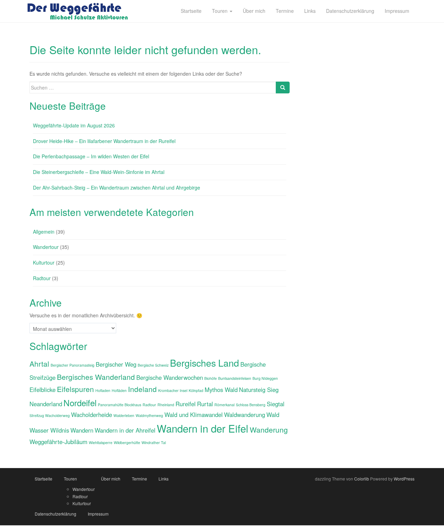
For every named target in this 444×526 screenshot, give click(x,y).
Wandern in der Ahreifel (125, 430)
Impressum (98, 514)
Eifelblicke (42, 389)
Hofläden (119, 390)
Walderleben (123, 415)
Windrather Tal (154, 442)
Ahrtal (39, 363)
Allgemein (43, 231)
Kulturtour (43, 262)
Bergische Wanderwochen (169, 377)
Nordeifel (79, 402)
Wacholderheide (91, 414)
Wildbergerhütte (127, 442)
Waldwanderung (244, 414)
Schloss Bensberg (250, 404)
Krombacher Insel (172, 390)
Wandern (81, 430)
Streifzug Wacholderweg (49, 415)
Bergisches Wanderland (96, 376)
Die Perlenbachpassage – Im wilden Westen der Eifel (91, 156)
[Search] (283, 87)
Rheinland (165, 404)
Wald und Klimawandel (193, 414)
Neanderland (45, 404)
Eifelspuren (75, 389)
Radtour (42, 278)
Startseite (43, 479)
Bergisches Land (204, 362)
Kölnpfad (196, 390)
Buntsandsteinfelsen (234, 378)
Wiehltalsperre (100, 442)
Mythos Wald (221, 389)
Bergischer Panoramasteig (72, 365)
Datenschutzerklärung (55, 514)
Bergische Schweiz (153, 365)
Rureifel (186, 404)
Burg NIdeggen (265, 378)
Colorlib (361, 479)
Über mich (110, 479)
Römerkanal (224, 404)
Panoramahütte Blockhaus (119, 404)
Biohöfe (210, 378)
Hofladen (102, 390)
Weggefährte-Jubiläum (58, 441)
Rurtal (205, 404)
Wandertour (46, 246)
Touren (70, 479)
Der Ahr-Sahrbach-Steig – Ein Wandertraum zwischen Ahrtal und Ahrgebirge (116, 187)
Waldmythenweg (149, 415)
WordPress (404, 479)
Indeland (142, 389)
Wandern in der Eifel (202, 428)
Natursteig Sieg (259, 389)
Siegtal (275, 404)
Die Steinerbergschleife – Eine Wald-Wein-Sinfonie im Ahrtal (98, 171)
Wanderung (269, 429)
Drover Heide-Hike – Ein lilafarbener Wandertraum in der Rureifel (104, 140)
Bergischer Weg (116, 364)
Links (164, 479)
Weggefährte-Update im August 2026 (74, 125)
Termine (139, 479)
